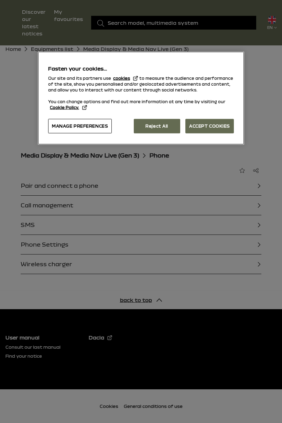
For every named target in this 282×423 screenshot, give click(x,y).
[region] (141, 98)
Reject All (156, 125)
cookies (121, 78)
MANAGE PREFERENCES (80, 125)
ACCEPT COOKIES (209, 125)
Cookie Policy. (64, 107)
